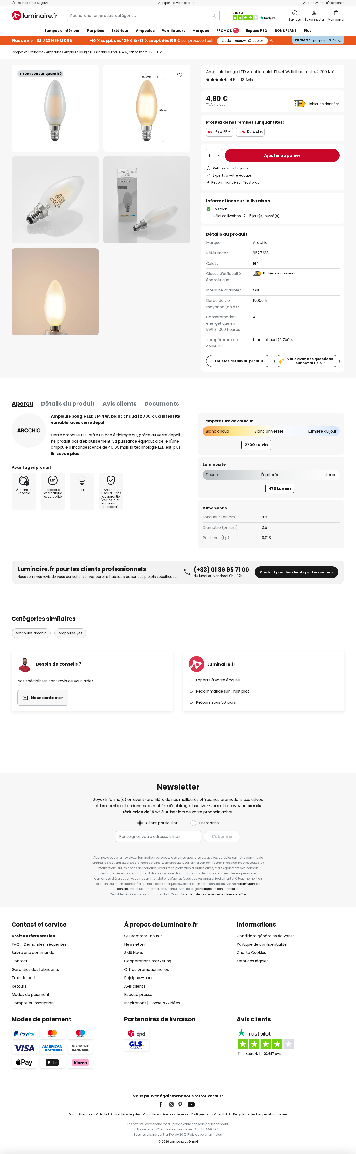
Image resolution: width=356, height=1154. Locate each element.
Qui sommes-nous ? (143, 936)
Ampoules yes (70, 633)
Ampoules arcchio (31, 633)
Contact (20, 961)
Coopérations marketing (147, 961)
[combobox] (143, 15)
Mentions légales (253, 961)
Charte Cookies (251, 952)
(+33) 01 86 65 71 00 (221, 570)
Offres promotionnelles (146, 969)
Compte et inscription (33, 1003)
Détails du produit (68, 404)
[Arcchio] (29, 430)
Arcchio (260, 242)
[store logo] (34, 15)
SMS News (133, 952)
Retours (19, 986)
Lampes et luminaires (27, 52)
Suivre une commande (33, 952)
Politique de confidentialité (218, 889)
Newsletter (134, 944)
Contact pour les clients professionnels (296, 572)
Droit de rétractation (33, 936)
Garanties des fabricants (35, 969)
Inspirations (135, 1003)
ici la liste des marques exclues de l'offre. (216, 894)
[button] (55, 199)
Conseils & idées (164, 1003)
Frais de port (24, 978)
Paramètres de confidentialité (90, 1114)
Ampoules (53, 52)
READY (242, 40)
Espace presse (138, 994)
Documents (161, 404)
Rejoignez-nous (138, 978)
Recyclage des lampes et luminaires (260, 1114)
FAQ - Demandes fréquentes (39, 944)
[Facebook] (164, 1104)
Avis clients (119, 404)
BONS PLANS (286, 30)
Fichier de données (324, 103)
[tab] (22, 403)
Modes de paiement (31, 994)
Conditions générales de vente (266, 936)
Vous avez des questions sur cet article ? (310, 360)
